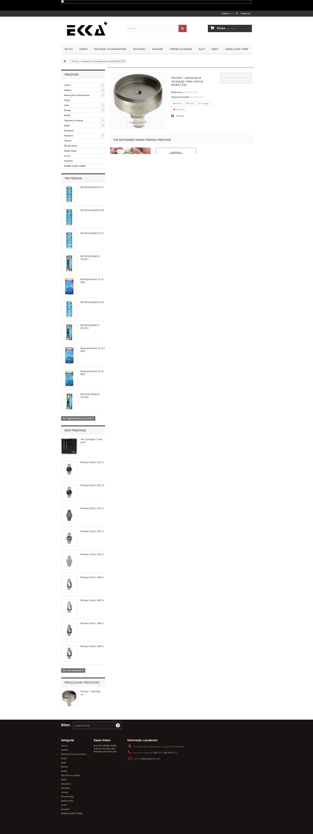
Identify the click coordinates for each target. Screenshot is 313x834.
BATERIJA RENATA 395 (92, 302)
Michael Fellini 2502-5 (92, 462)
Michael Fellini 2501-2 (92, 531)
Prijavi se (245, 13)
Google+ (205, 103)
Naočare (157, 49)
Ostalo (160, 150)
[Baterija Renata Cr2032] (69, 263)
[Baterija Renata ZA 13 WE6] (69, 286)
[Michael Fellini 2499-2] (69, 630)
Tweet (178, 103)
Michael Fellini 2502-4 (92, 485)
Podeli (190, 103)
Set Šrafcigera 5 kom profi (91, 441)
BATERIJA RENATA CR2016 (90, 396)
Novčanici (139, 49)
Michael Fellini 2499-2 (92, 623)
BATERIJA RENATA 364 (92, 210)
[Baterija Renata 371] (69, 240)
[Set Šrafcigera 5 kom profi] (69, 446)
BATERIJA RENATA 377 (92, 187)
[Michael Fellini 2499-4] (69, 607)
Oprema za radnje (181, 49)
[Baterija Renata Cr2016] (69, 401)
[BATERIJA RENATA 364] (69, 217)
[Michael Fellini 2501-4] (69, 515)
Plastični (68, 160)
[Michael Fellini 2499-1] (69, 653)
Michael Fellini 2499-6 (92, 577)
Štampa (180, 115)
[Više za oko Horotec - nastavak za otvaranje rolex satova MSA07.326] (69, 698)
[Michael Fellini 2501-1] (69, 561)
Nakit (215, 49)
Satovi (68, 49)
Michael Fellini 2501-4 (92, 508)
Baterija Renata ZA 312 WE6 (93, 350)
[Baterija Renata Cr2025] (69, 332)
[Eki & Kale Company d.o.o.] (91, 29)
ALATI (67, 155)
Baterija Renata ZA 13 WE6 (92, 281)
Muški (67, 115)
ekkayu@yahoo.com (150, 758)
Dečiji (67, 100)
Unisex (67, 140)
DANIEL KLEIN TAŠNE (236, 49)
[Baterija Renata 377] (69, 194)
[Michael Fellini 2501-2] (69, 538)
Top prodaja (73, 178)
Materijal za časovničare (110, 49)
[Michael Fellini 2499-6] (69, 584)
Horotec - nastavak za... (90, 693)
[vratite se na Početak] (64, 61)
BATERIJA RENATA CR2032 (90, 258)
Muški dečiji (70, 150)
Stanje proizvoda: (180, 96)
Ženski (67, 110)
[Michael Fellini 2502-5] (69, 469)
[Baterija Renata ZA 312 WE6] (69, 355)
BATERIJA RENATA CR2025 (90, 327)
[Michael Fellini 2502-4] (69, 492)
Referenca (176, 92)
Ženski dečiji (70, 145)
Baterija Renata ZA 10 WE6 (92, 373)
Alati (202, 49)
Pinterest (179, 109)
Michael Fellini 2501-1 (92, 554)
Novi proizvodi (75, 430)
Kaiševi (83, 49)
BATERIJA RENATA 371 (92, 233)
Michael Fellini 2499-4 (92, 600)
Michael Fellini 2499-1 (92, 646)
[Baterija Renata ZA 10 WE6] (69, 378)
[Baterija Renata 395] (69, 309)
